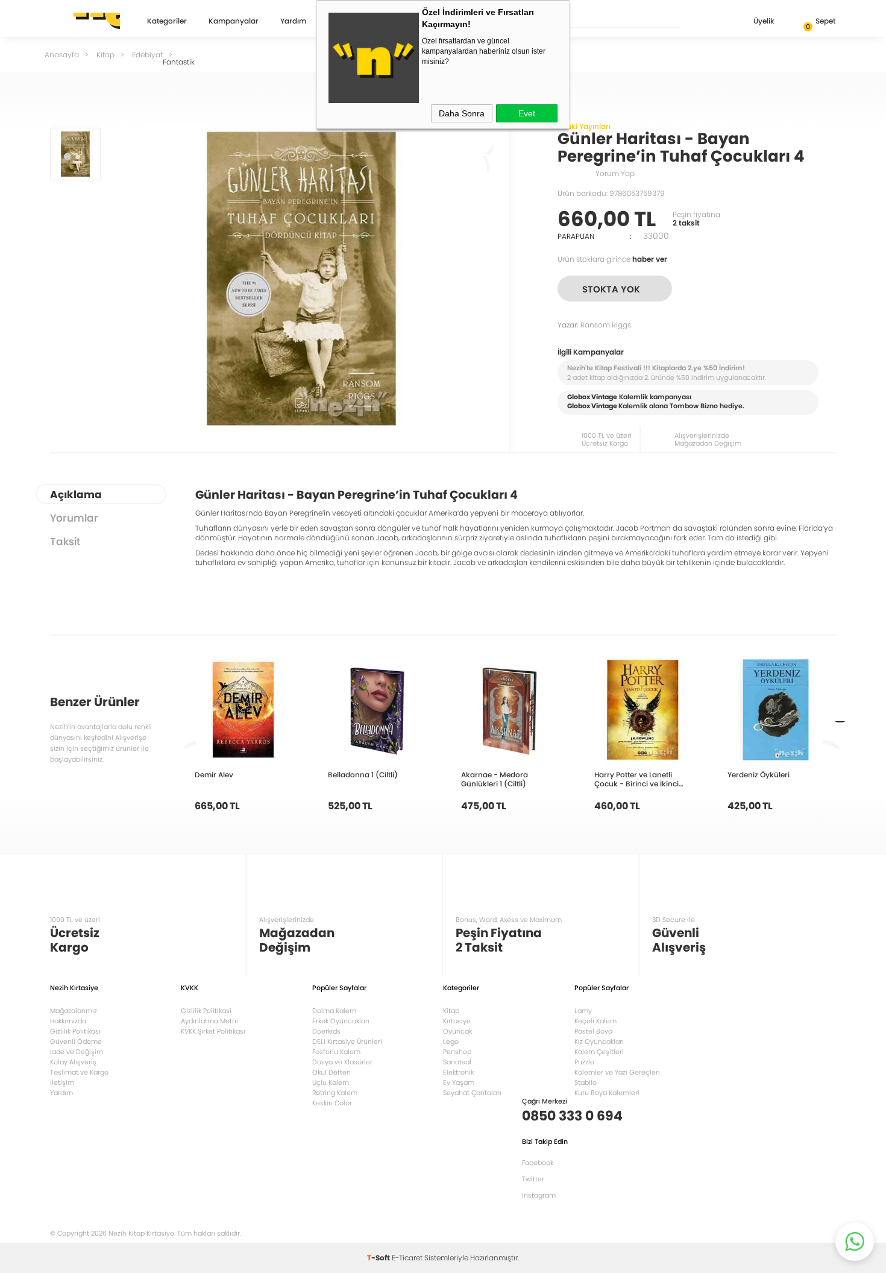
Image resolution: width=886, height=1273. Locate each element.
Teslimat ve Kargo (79, 1072)
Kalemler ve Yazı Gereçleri (617, 1072)
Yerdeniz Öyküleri (758, 774)
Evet (526, 113)
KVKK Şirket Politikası (213, 1031)
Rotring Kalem (334, 1093)
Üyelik (763, 21)
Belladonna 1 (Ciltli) (363, 774)
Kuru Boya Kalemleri (606, 1093)
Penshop (457, 1052)
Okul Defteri (331, 1072)
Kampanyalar (234, 21)
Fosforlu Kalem (336, 1052)
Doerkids (326, 1031)
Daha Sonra (462, 113)
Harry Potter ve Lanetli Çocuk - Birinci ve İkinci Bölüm (636, 779)
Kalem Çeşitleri (599, 1052)
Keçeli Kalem (595, 1021)
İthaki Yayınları (584, 126)
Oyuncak (457, 1031)
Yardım (293, 21)
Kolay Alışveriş (73, 1062)
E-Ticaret (407, 1257)
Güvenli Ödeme (76, 1041)
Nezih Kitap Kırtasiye (85, 21)
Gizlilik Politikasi (206, 1011)
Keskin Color (332, 1103)
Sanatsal (457, 1062)
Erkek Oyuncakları (340, 1021)
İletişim (62, 1082)
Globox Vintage (592, 406)
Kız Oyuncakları (599, 1041)
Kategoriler (167, 21)
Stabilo (585, 1082)
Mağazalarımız (73, 1011)
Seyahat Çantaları (472, 1093)
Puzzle (584, 1062)
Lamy (583, 1011)
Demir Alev (214, 774)
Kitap (451, 1011)
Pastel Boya (593, 1031)
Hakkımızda (68, 1021)
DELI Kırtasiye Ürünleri (347, 1041)
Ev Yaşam (458, 1082)
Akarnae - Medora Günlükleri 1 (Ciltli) (494, 779)
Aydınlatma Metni (209, 1021)
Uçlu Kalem (330, 1082)
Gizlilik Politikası (75, 1031)
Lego (451, 1041)
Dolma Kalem (334, 1011)
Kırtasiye (457, 1021)
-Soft (379, 1257)
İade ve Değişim (76, 1052)
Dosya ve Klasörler (342, 1062)
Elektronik (458, 1072)
